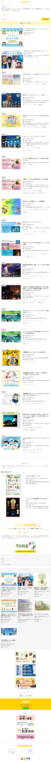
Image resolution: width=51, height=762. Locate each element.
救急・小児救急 (28, 465)
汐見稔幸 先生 (40, 302)
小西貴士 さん (37, 209)
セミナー (40, 300)
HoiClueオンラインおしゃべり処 (7, 467)
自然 (23, 465)
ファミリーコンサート (37, 127)
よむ (2, 561)
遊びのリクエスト (12, 751)
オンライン (25, 166)
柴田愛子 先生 (25, 211)
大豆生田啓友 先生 (26, 193)
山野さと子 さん (34, 193)
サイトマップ (31, 752)
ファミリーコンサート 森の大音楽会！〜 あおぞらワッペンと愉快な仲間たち (36, 332)
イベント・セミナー (6, 564)
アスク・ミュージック (27, 104)
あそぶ (3, 558)
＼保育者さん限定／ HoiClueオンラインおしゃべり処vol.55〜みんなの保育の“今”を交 (8, 589)
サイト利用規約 (11, 752)
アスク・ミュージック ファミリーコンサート (34, 136)
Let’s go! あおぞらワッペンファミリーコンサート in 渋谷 (36, 438)
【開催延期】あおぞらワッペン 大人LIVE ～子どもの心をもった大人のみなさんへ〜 (36, 394)
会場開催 (40, 104)
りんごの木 (31, 209)
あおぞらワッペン (26, 403)
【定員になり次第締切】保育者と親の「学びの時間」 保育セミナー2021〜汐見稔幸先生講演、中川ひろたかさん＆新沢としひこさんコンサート (36, 288)
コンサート (35, 104)
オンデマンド (40, 465)
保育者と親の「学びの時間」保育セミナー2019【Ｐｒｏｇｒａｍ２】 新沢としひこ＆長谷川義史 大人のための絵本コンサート (36, 416)
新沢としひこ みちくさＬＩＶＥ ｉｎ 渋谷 (33, 95)
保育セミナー (25, 302)
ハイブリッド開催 (36, 147)
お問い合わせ (31, 749)
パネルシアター (40, 449)
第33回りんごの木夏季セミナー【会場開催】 (34, 201)
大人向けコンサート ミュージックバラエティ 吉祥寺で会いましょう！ (36, 311)
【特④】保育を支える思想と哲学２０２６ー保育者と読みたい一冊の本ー (25, 616)
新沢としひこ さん (42, 193)
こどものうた (25, 427)
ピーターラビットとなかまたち (41, 614)
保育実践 (3, 465)
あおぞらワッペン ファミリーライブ (32, 222)
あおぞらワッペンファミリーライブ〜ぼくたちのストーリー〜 (36, 116)
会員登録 (30, 751)
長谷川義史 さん (33, 429)
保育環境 (8, 465)
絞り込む (46, 19)
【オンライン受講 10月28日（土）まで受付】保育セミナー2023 (36, 159)
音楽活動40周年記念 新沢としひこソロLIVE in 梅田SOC (36, 265)
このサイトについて (12, 749)
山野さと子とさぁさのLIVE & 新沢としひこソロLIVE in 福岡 (36, 243)
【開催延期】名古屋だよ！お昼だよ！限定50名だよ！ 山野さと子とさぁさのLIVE (35, 373)
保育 (44, 300)
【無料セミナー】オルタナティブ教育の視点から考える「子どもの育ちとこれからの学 (8, 616)
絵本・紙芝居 (25, 429)
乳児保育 (13, 465)
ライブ (34, 234)
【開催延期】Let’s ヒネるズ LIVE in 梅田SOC (34, 352)
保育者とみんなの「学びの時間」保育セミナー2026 (34, 50)
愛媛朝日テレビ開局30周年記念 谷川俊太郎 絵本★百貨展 (41, 588)
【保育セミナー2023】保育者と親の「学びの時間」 (36, 179)
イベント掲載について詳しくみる (26, 532)
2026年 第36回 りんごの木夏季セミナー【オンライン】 (8, 641)
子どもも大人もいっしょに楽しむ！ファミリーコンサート (36, 75)
